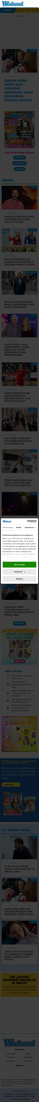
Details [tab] (18, 527)
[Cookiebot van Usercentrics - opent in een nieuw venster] (28, 521)
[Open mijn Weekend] (31, 3)
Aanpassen (18, 572)
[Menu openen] (26, 4)
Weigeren (19, 579)
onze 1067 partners (15, 538)
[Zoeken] (35, 4)
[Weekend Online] (13, 3)
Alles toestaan (19, 564)
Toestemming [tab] (7, 527)
